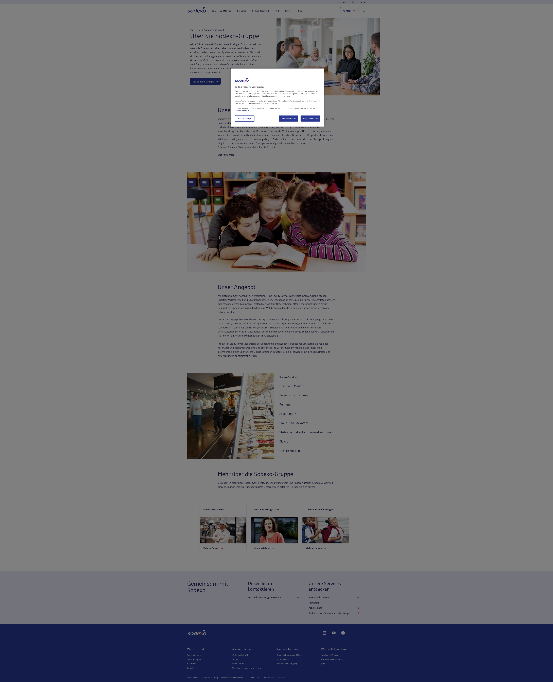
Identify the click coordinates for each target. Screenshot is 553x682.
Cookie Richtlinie (242, 111)
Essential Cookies (289, 118)
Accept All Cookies (310, 118)
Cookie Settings (244, 118)
